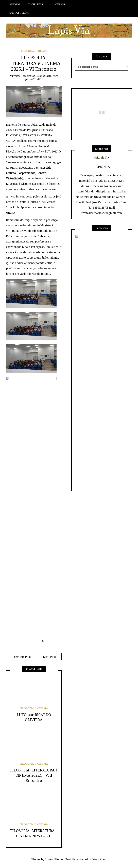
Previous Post (21, 657)
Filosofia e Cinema (33, 50)
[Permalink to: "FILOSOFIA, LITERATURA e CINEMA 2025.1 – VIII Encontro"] (34, 744)
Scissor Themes (55, 859)
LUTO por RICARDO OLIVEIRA (34, 717)
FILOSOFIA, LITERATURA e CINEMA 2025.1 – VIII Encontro (34, 775)
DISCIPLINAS (35, 4)
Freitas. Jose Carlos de (25, 75)
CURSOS (60, 4)
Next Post (49, 657)
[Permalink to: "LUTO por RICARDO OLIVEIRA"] (34, 689)
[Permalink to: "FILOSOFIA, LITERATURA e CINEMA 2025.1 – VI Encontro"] (34, 101)
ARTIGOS (14, 4)
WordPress (99, 859)
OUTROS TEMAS (19, 12)
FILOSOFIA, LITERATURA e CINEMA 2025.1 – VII (34, 833)
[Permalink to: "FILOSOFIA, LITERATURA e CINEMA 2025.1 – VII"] (34, 805)
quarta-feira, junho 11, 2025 (42, 77)
